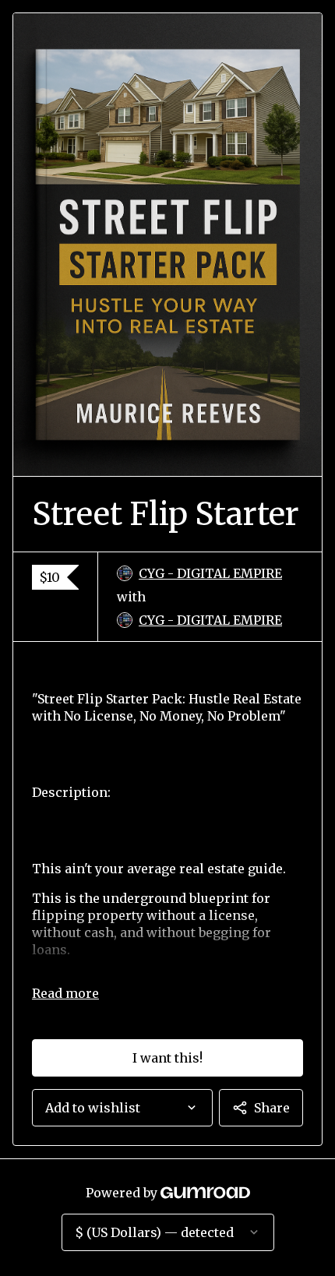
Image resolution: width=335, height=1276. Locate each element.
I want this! (167, 1058)
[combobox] (122, 1107)
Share (272, 1108)
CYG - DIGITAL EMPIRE (210, 573)
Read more (65, 993)
